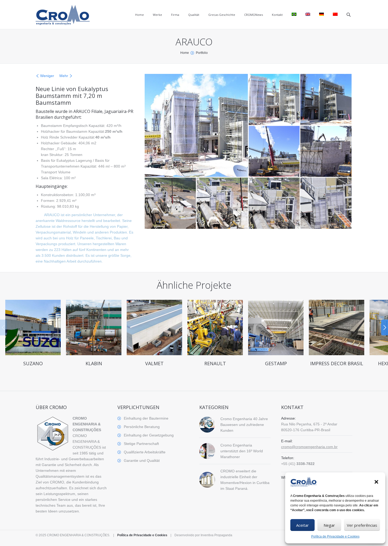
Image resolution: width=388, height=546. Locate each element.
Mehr (63, 76)
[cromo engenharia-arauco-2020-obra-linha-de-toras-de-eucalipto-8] (275, 204)
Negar (329, 525)
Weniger (47, 76)
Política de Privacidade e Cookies (335, 536)
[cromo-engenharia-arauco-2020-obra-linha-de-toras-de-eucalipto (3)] (326, 100)
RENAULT (215, 363)
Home (184, 53)
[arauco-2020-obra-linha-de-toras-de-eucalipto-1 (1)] (196, 125)
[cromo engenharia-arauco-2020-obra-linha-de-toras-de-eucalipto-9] (326, 204)
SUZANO (33, 363)
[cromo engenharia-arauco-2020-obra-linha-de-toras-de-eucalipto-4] (275, 152)
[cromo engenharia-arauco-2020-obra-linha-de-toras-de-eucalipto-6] (171, 204)
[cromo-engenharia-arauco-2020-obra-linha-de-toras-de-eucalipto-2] (275, 100)
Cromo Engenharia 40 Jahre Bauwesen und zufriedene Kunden (244, 425)
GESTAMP (276, 363)
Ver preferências (362, 525)
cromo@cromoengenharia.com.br (309, 447)
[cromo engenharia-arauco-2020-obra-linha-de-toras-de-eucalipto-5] (326, 152)
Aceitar (302, 525)
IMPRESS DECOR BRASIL (336, 363)
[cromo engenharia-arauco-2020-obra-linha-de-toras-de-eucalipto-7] (223, 204)
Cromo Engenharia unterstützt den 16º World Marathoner (241, 451)
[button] (377, 482)
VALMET (154, 363)
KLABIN (94, 363)
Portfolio (202, 53)
